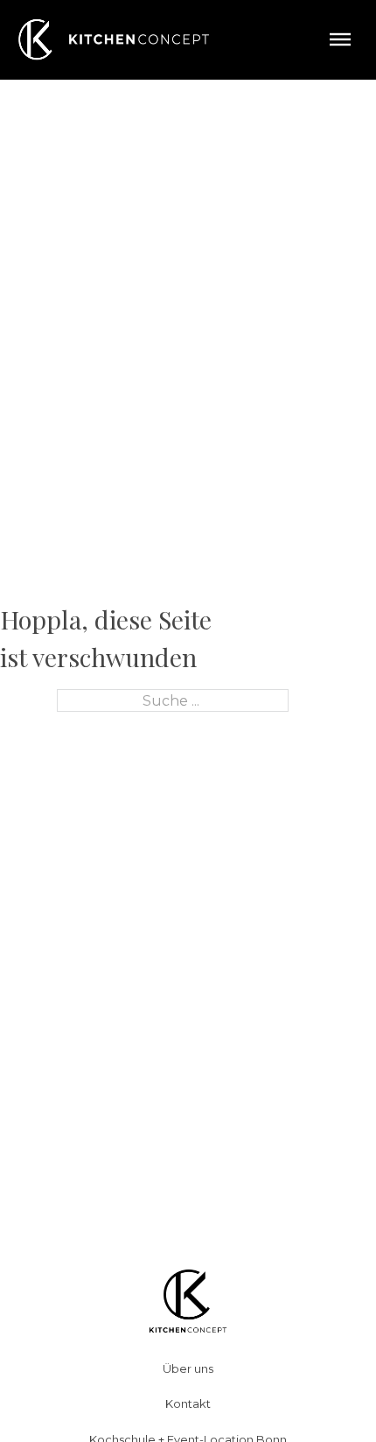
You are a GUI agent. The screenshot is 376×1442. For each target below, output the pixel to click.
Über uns (188, 1368)
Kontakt (188, 1403)
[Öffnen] (340, 39)
